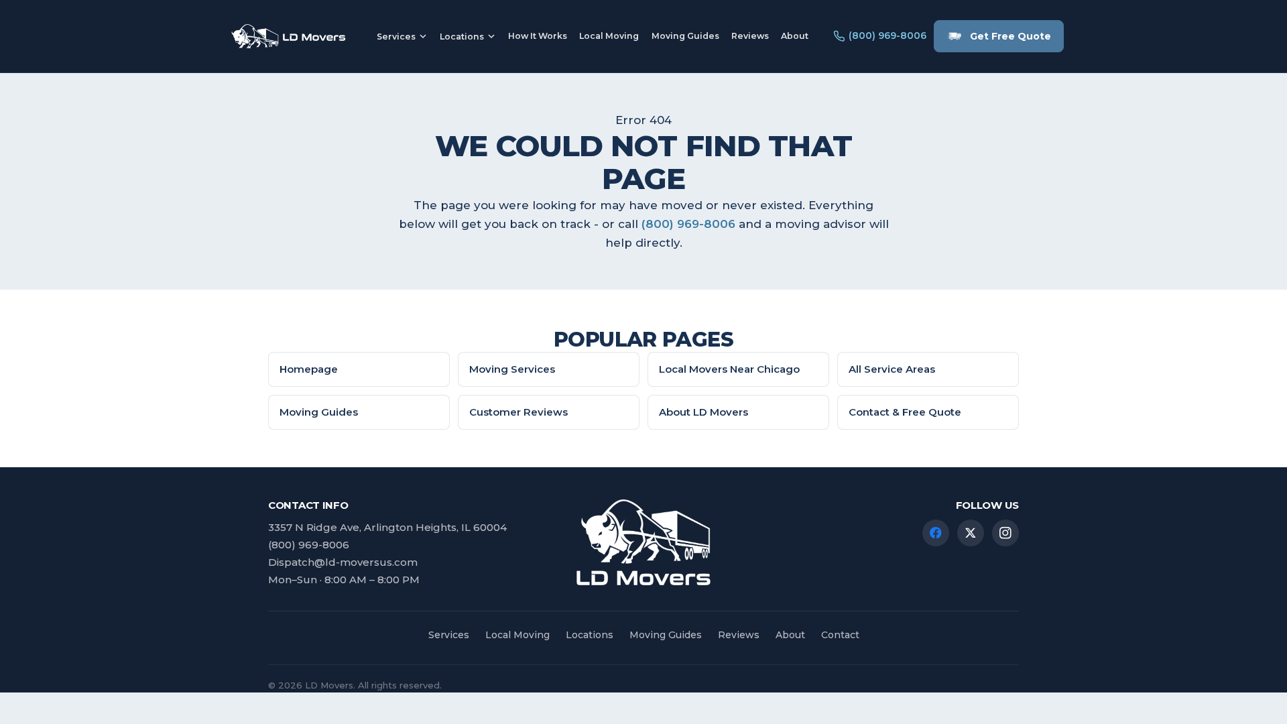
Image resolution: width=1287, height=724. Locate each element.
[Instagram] (1005, 533)
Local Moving (609, 36)
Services (396, 37)
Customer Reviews (518, 412)
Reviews (750, 36)
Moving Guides (685, 36)
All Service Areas (892, 369)
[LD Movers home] (287, 36)
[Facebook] (935, 533)
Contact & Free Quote (905, 412)
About (794, 36)
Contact (840, 635)
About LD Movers (703, 412)
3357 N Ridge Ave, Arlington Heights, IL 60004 (387, 527)
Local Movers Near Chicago (729, 369)
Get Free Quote (1010, 36)
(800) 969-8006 (688, 224)
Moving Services (512, 369)
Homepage (309, 369)
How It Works (537, 36)
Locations (462, 37)
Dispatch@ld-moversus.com (343, 562)
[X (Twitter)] (970, 533)
